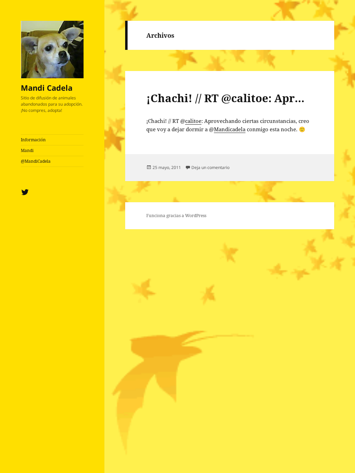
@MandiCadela (36, 161)
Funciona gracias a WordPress (176, 215)
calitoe (193, 120)
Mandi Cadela (46, 87)
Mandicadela (229, 129)
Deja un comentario (210, 167)
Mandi (27, 150)
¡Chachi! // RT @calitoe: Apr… (225, 98)
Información (33, 140)
